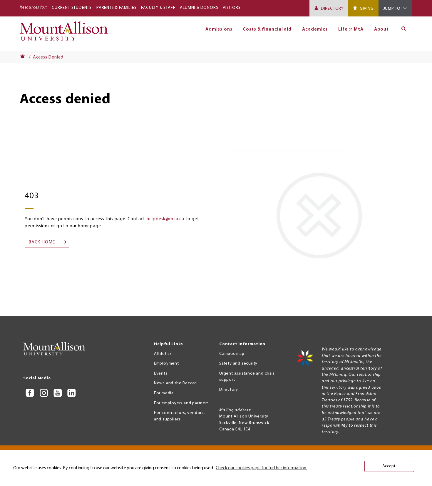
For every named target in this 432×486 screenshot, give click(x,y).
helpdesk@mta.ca (165, 219)
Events (161, 373)
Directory (332, 8)
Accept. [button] (389, 466)
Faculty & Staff (158, 8)
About (381, 29)
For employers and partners (181, 403)
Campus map (232, 354)
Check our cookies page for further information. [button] (261, 468)
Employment (166, 363)
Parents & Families (116, 8)
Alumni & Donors (199, 8)
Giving (367, 8)
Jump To (392, 8)
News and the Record (175, 383)
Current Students (72, 8)
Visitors (231, 8)
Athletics (163, 354)
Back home (42, 242)
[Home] (66, 33)
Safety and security (238, 363)
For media (164, 393)
